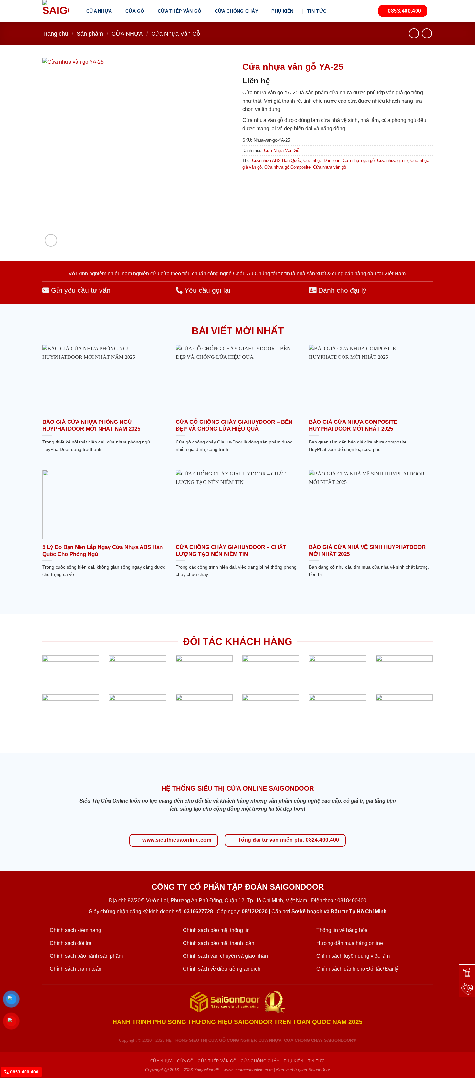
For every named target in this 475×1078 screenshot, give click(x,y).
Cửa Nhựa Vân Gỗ (175, 33)
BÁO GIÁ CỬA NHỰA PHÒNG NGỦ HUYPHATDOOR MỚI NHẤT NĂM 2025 (91, 425)
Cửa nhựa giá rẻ (392, 160)
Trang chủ (55, 33)
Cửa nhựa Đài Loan (321, 160)
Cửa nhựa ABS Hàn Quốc (276, 160)
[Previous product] (427, 33)
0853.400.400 (23, 1071)
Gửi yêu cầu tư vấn (80, 290)
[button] (343, 11)
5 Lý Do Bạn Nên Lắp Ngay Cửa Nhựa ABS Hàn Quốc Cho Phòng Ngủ (102, 550)
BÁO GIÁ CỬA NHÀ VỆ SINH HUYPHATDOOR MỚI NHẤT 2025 (367, 550)
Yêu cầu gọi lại (206, 290)
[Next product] (414, 33)
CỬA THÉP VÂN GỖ (179, 11)
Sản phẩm (90, 33)
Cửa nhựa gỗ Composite (287, 167)
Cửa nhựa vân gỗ (329, 167)
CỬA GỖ (134, 11)
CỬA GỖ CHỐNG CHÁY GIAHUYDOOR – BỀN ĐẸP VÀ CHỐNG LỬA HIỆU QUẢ (234, 425)
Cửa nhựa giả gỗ (359, 160)
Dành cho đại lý (341, 290)
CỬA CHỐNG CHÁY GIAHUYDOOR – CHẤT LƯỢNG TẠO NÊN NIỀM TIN (231, 550)
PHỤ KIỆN (282, 11)
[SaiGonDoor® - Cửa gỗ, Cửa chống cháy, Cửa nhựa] (59, 11)
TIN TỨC (316, 11)
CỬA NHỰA (99, 11)
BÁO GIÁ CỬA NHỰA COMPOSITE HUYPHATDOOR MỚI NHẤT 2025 (353, 425)
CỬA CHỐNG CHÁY (236, 11)
